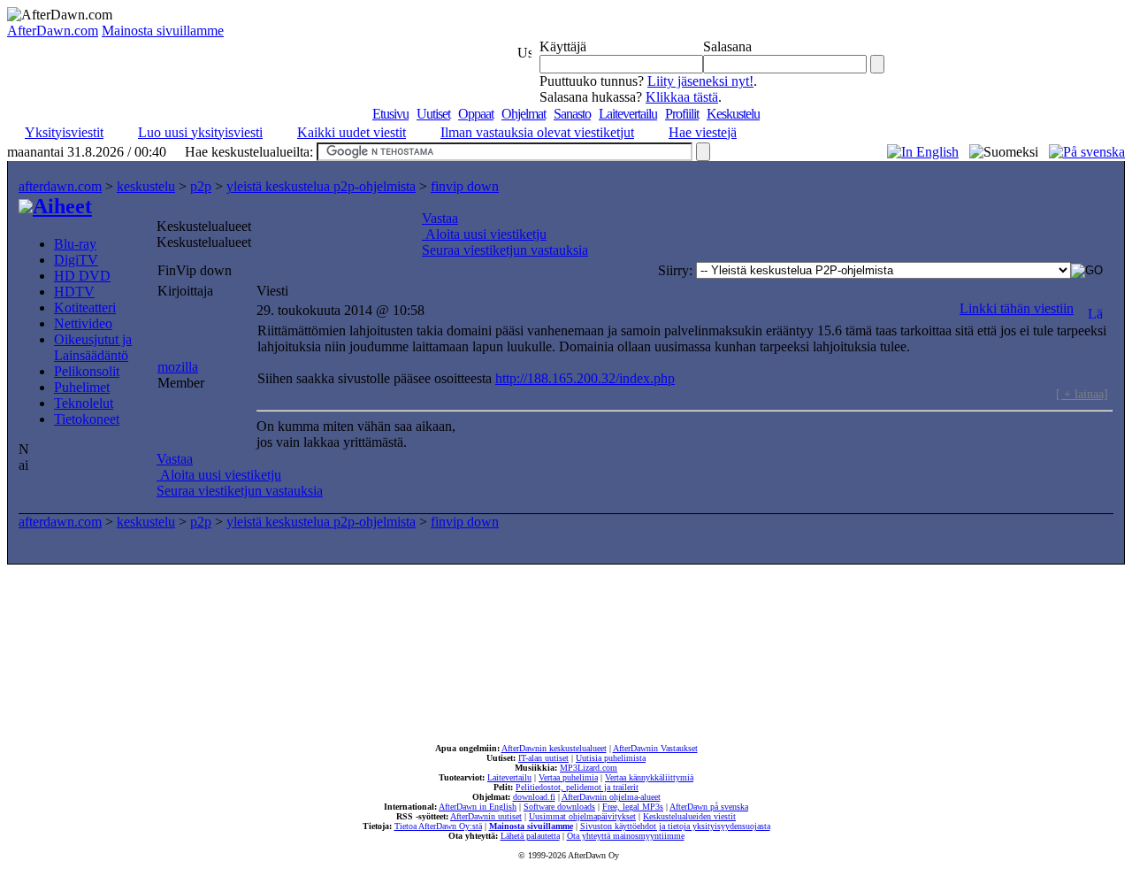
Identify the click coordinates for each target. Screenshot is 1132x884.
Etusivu (390, 113)
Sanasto (572, 113)
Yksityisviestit (64, 132)
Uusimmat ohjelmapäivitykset (582, 816)
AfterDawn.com (52, 30)
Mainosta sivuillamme (163, 30)
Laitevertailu (628, 113)
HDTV (74, 291)
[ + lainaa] (1082, 394)
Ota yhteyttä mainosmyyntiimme (626, 836)
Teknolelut (83, 403)
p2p (200, 186)
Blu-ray (75, 243)
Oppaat (475, 113)
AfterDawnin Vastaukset (655, 748)
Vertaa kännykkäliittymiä (649, 777)
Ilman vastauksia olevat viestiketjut (537, 132)
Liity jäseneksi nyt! (700, 80)
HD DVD (82, 275)
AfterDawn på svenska (708, 806)
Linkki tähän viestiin (1017, 308)
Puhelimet (82, 387)
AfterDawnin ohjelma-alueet (611, 797)
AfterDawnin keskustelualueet (554, 748)
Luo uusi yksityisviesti (200, 132)
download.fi (534, 797)
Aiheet (62, 206)
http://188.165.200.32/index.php (585, 378)
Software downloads (559, 806)
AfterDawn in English (477, 806)
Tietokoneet (86, 419)
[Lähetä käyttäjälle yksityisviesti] (1095, 308)
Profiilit (682, 113)
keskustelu (146, 186)
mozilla (177, 366)
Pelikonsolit (86, 371)
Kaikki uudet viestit (351, 132)
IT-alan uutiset (543, 758)
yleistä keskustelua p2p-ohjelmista (321, 186)
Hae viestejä (703, 132)
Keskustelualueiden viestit (689, 816)
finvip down (465, 186)
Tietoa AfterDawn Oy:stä (438, 826)
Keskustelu (733, 113)
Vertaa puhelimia (568, 777)
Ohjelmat (523, 113)
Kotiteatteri (85, 307)
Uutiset (433, 113)
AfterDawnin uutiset (486, 816)
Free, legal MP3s (632, 806)
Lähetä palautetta (530, 836)
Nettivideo (83, 323)
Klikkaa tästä (682, 96)
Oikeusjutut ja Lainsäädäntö (93, 347)
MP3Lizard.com (588, 768)
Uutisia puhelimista (611, 758)
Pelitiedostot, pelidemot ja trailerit (577, 787)
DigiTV (76, 259)
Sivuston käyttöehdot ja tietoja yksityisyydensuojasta (675, 826)
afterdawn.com (60, 186)
